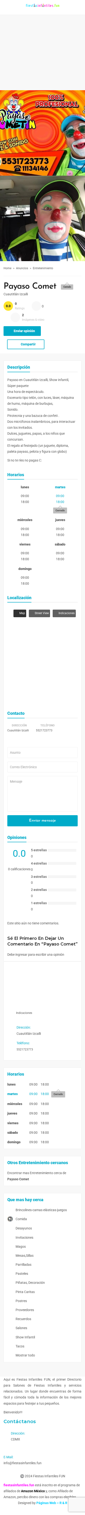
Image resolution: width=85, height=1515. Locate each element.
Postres (21, 1301)
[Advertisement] (42, 45)
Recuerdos (23, 1319)
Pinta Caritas (25, 1292)
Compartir (28, 344)
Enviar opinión (24, 331)
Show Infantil (25, 1337)
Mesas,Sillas (24, 1255)
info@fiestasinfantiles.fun (23, 1463)
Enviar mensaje (42, 821)
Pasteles (21, 1273)
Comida (21, 1219)
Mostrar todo (25, 1355)
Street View (41, 613)
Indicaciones (66, 613)
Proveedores (24, 1310)
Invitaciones (24, 1237)
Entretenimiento (43, 268)
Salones (21, 1328)
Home (7, 268)
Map (22, 613)
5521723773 (44, 730)
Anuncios (22, 268)
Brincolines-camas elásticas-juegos (41, 1210)
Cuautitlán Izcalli (16, 294)
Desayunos (23, 1228)
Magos (20, 1246)
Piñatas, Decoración (30, 1282)
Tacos (19, 1346)
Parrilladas (23, 1264)
